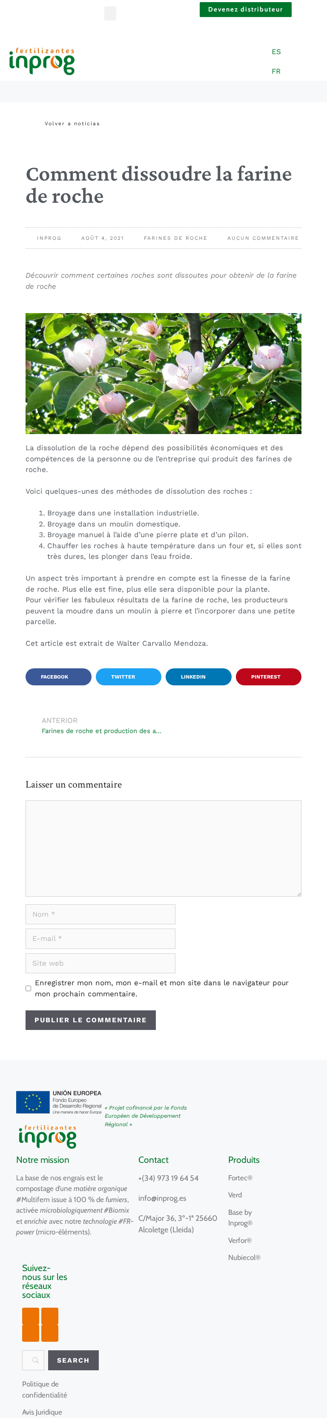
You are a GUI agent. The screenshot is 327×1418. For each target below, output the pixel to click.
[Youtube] (30, 1316)
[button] (110, 13)
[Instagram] (49, 1316)
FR (276, 71)
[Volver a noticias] (34, 123)
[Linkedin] (49, 1333)
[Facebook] (30, 1333)
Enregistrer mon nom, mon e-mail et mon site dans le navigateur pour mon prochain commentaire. (162, 988)
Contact (153, 1159)
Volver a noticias (72, 124)
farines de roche (176, 238)
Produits (244, 1159)
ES (276, 51)
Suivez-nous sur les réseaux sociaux (44, 1281)
